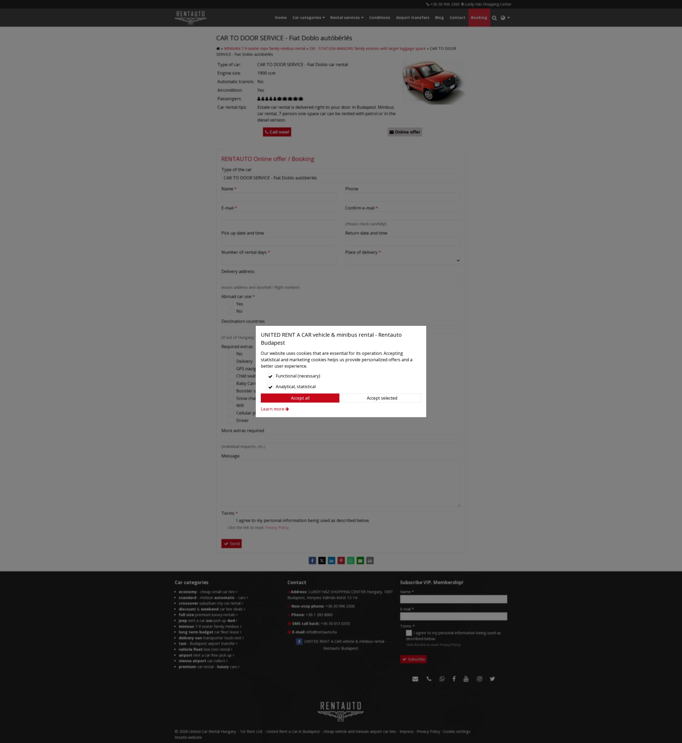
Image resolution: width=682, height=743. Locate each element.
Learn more (272, 409)
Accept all (300, 398)
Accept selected (382, 398)
